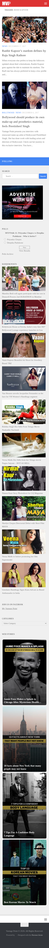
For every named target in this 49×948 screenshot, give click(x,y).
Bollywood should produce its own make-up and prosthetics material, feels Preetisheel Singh (23, 121)
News (4, 46)
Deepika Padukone (15, 243)
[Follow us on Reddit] (45, 161)
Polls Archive (7, 254)
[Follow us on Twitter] (27, 161)
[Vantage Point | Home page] (8, 3)
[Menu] (45, 3)
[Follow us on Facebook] (34, 161)
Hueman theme (37, 935)
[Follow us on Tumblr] (38, 161)
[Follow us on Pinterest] (31, 161)
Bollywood (8, 113)
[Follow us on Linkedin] (42, 161)
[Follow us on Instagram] (23, 161)
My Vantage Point (9, 608)
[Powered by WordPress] (16, 935)
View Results (24, 251)
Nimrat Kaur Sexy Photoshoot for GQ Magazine (22, 493)
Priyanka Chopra (14, 239)
